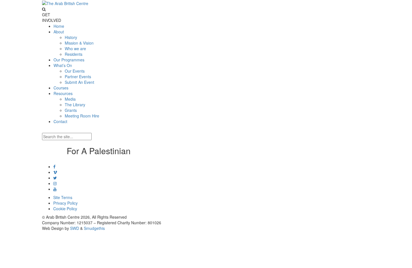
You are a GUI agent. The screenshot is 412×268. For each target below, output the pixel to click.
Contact (60, 121)
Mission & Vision (79, 43)
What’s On (63, 65)
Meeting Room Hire (82, 116)
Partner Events (78, 76)
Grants (71, 110)
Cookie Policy (65, 208)
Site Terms (62, 197)
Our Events (75, 71)
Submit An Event (79, 82)
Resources (63, 93)
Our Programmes (69, 60)
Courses (61, 88)
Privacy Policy (65, 203)
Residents (73, 54)
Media (70, 99)
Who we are (75, 48)
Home (59, 26)
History (71, 37)
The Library (75, 104)
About (59, 31)
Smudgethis (94, 228)
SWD (74, 228)
